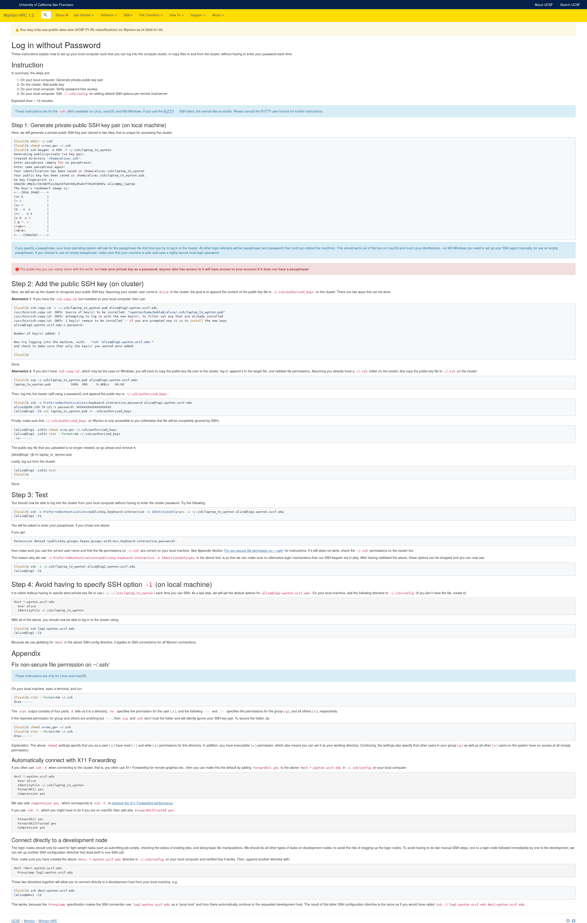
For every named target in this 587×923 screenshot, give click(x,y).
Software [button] (107, 15)
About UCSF (544, 4)
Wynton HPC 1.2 (18, 15)
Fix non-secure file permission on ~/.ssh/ (253, 550)
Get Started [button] (82, 15)
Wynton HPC (48, 920)
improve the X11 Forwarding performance (142, 803)
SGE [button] (127, 15)
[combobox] (46, 15)
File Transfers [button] (149, 15)
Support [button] (197, 15)
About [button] (217, 15)
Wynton (29, 920)
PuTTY (169, 111)
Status (60, 15)
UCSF (15, 920)
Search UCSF (570, 4)
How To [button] (175, 15)
